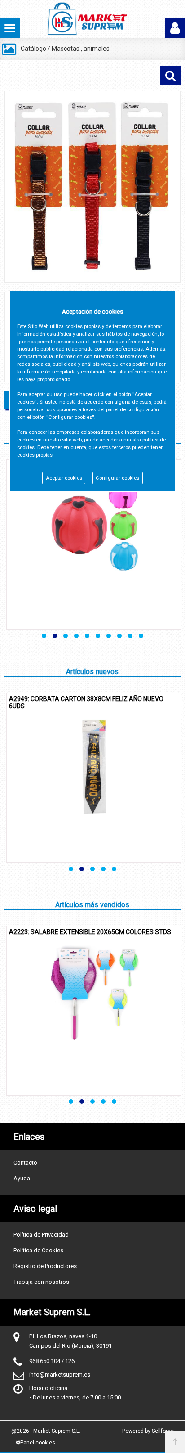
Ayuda (21, 1178)
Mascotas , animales (81, 48)
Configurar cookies (117, 478)
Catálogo (33, 48)
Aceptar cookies (64, 478)
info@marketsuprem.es (59, 1374)
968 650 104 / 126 (52, 1361)
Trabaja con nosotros (41, 1281)
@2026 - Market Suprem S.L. (45, 1431)
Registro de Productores (45, 1266)
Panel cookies (37, 1443)
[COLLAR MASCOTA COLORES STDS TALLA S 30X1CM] (92, 187)
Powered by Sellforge (148, 1431)
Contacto (25, 1162)
